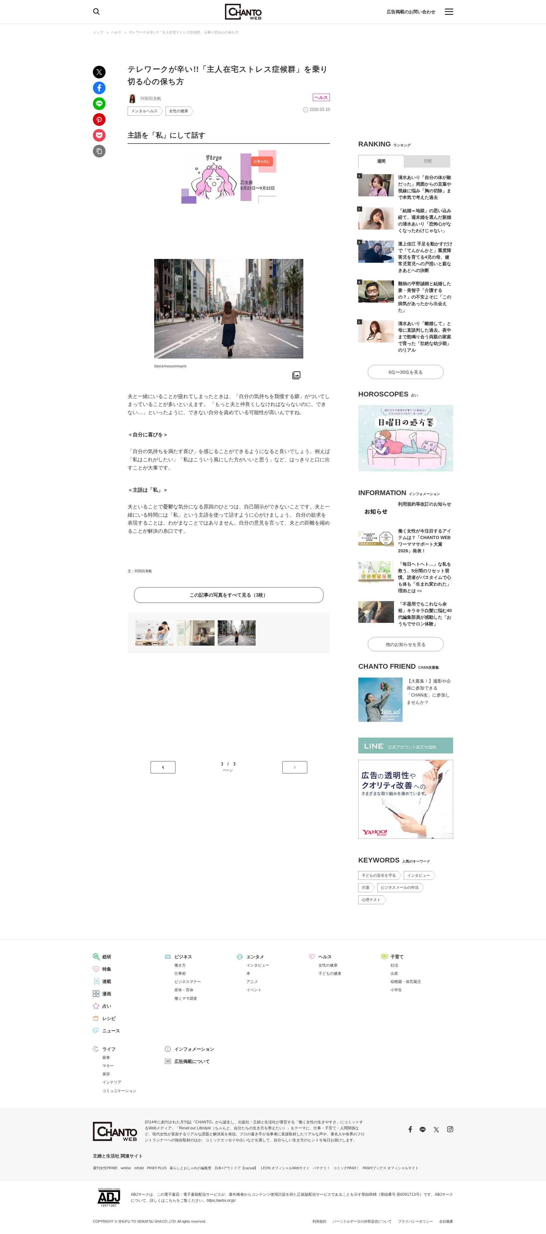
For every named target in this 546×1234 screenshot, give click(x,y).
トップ (98, 32)
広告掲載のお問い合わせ (411, 11)
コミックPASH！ (346, 1168)
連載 (106, 981)
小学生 (396, 990)
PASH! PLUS (157, 1168)
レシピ (109, 1018)
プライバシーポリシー (415, 1221)
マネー (108, 1066)
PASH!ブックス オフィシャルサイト (391, 1168)
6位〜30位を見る (406, 372)
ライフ (109, 1049)
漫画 (106, 993)
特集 (106, 969)
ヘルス (116, 32)
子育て (397, 956)
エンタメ (255, 956)
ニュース (111, 1030)
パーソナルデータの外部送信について (362, 1221)
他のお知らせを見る (406, 644)
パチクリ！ (321, 1168)
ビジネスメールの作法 (400, 887)
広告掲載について (192, 1061)
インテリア (111, 1082)
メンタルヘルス (144, 111)
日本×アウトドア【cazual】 (236, 1168)
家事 (106, 1057)
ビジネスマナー (187, 981)
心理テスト (371, 900)
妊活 (394, 965)
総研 (106, 956)
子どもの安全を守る (379, 875)
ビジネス (183, 956)
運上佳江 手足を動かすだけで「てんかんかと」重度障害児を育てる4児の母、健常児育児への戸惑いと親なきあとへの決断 (425, 257)
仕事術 (180, 973)
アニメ (252, 981)
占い (106, 1006)
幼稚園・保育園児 (406, 981)
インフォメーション (194, 1049)
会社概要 (446, 1221)
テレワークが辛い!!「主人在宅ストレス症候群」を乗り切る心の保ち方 (184, 32)
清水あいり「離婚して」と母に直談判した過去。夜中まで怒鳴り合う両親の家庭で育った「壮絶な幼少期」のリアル (424, 337)
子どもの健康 (329, 973)
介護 (365, 887)
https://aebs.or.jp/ (221, 1200)
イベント (254, 990)
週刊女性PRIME (105, 1168)
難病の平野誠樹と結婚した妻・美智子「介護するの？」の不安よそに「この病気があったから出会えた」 (424, 297)
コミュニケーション (119, 1091)
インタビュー (418, 875)
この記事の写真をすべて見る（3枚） (229, 595)
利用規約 (319, 1221)
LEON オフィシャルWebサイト (285, 1168)
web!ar (126, 1168)
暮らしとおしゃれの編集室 (190, 1168)
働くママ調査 (185, 998)
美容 (106, 1074)
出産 (394, 973)
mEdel (139, 1168)
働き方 (180, 965)
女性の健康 (178, 111)
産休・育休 (183, 990)
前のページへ (163, 767)
